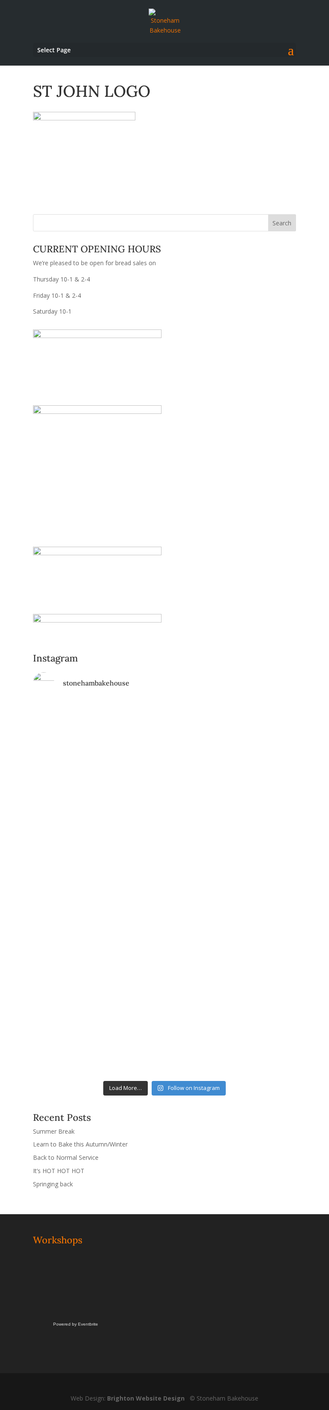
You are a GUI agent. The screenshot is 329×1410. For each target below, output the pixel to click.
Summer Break (54, 1131)
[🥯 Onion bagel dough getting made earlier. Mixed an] (231, 860)
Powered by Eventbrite (75, 1324)
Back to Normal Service (66, 1157)
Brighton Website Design (146, 1398)
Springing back (53, 1184)
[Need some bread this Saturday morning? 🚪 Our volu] (231, 755)
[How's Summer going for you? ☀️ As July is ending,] (231, 997)
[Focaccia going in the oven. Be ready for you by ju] (97, 820)
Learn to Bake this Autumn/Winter (80, 1144)
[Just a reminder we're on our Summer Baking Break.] (97, 719)
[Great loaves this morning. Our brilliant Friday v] (97, 941)
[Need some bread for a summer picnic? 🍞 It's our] (97, 875)
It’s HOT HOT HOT (58, 1171)
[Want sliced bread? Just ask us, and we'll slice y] (231, 820)
